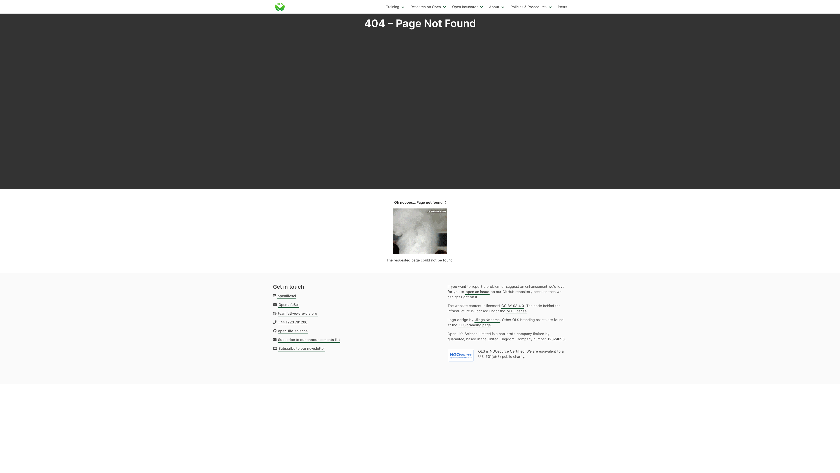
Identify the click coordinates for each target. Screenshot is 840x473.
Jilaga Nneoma (487, 320)
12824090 (556, 339)
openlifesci (287, 296)
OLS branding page (475, 325)
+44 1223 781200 (292, 322)
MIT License (517, 311)
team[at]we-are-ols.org (297, 313)
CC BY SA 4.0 (512, 306)
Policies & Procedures (528, 7)
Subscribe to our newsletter (301, 348)
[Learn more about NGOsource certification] (461, 354)
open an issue (477, 291)
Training (392, 7)
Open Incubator (465, 7)
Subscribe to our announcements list (309, 339)
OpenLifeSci (288, 304)
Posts (562, 7)
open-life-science (293, 331)
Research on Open (426, 7)
